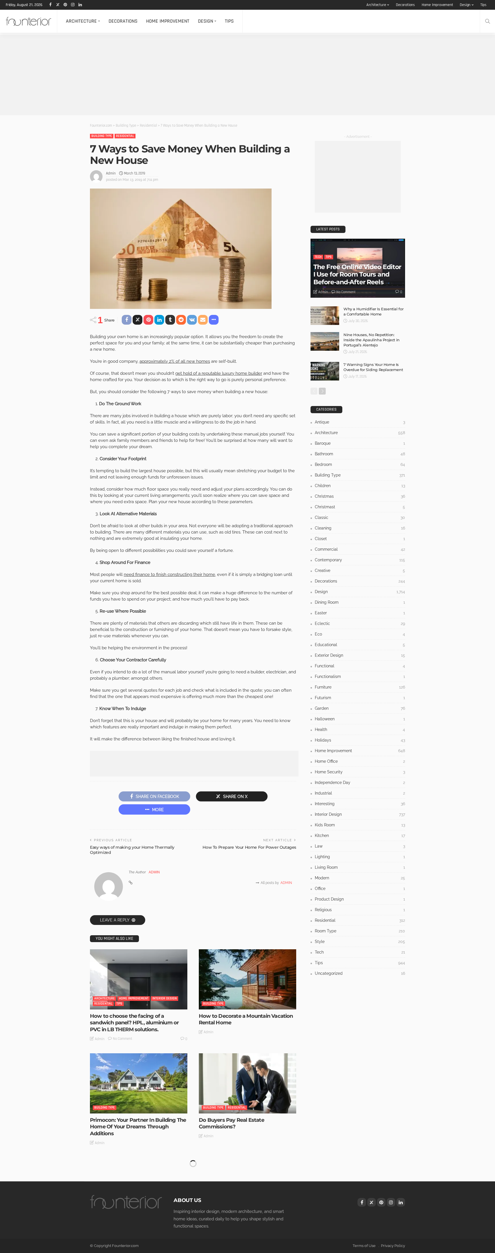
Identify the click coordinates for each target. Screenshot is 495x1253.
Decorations (405, 4)
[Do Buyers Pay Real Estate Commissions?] (247, 1083)
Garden (360, 708)
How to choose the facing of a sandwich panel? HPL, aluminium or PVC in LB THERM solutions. (134, 1023)
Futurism (360, 697)
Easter (360, 613)
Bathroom (360, 454)
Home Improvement (437, 4)
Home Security (360, 772)
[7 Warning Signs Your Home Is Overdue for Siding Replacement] (325, 371)
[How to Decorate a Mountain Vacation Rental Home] (247, 979)
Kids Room (360, 825)
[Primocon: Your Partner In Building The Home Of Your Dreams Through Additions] (138, 1083)
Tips (483, 4)
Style (360, 941)
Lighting (360, 856)
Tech (318, 257)
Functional (360, 666)
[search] (487, 21)
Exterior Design (360, 655)
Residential (125, 136)
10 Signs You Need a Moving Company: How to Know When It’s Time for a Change (246, 1167)
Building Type (101, 136)
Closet (360, 538)
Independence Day (360, 782)
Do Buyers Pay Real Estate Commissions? (231, 1123)
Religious (360, 909)
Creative (360, 570)
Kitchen (360, 835)
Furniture (360, 687)
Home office (360, 761)
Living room (360, 867)
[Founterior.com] (28, 21)
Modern (360, 878)
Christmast (360, 507)
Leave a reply (115, 920)
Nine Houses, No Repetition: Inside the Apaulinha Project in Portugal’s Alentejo (371, 339)
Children (360, 485)
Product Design (360, 899)
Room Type (360, 931)
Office (360, 888)
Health (360, 729)
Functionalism (360, 676)
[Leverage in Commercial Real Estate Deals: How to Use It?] (138, 1187)
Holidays (360, 740)
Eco (360, 634)
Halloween (360, 719)
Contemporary (360, 560)
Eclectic (360, 623)
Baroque (360, 443)
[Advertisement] (172, 75)
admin (111, 173)
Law (360, 846)
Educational (360, 644)
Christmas (360, 496)
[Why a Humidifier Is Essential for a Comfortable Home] (325, 315)
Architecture (376, 4)
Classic (360, 517)
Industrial (360, 793)
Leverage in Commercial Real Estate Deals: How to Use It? (134, 1227)
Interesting (360, 803)
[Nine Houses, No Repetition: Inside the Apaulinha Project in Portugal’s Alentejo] (325, 341)
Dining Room (360, 602)
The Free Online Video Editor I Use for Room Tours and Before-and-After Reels (357, 274)
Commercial (360, 549)
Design (465, 4)
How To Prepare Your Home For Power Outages (249, 847)
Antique (360, 422)
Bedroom (360, 464)
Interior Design (164, 998)
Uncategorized (360, 973)
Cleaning (360, 528)
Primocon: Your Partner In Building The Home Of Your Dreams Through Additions (138, 1127)
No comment (122, 1038)
